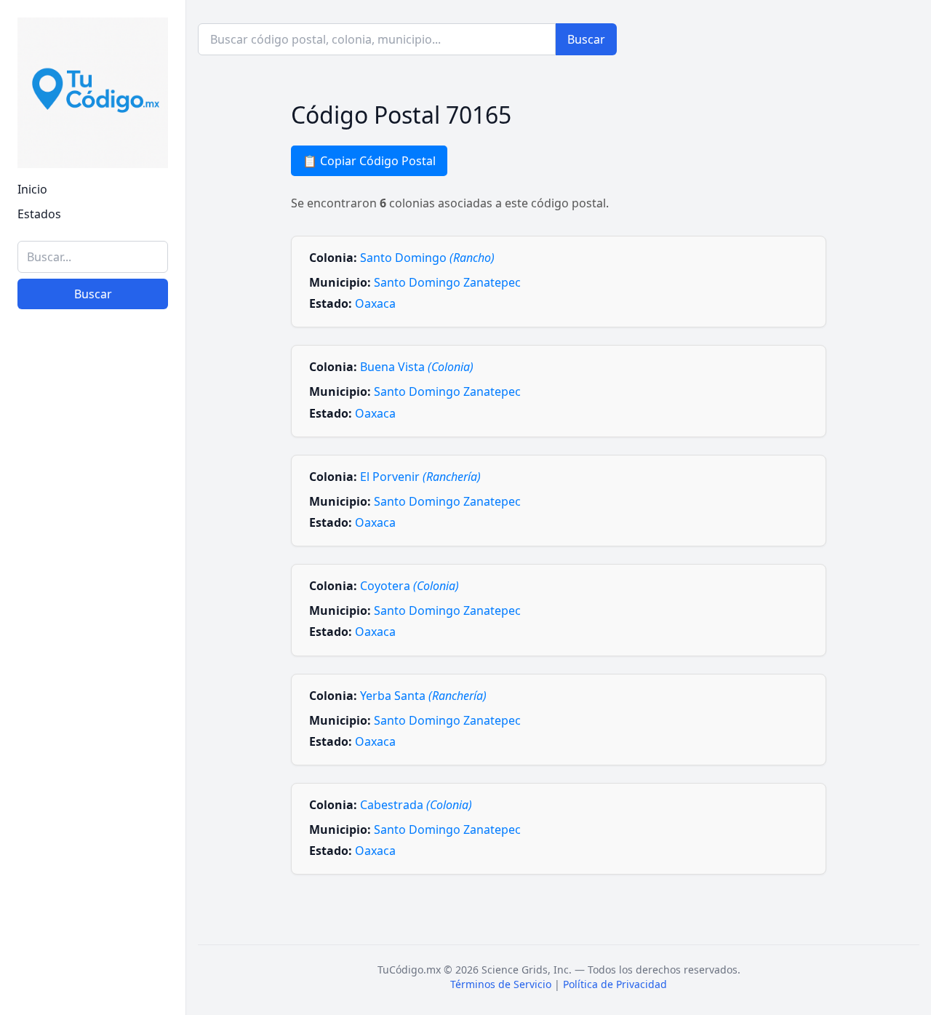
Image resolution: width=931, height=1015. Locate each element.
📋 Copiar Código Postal (369, 161)
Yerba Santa (423, 696)
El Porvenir (420, 477)
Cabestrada (416, 805)
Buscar (93, 294)
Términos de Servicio (500, 984)
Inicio (32, 189)
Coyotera (409, 586)
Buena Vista (417, 367)
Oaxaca (375, 303)
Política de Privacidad (615, 984)
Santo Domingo (427, 258)
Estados (39, 214)
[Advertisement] (92, 779)
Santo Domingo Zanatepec (447, 282)
